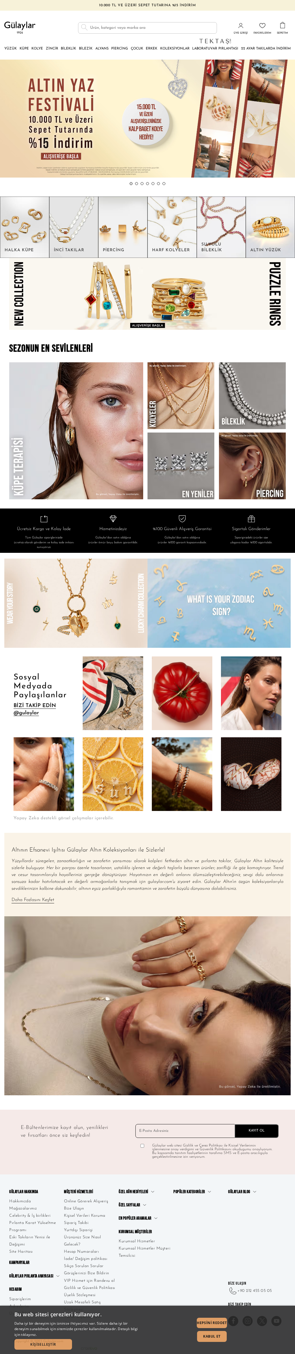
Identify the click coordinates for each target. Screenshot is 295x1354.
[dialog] (147, 1330)
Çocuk (137, 48)
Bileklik (68, 48)
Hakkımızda (20, 1201)
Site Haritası (21, 1252)
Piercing (119, 48)
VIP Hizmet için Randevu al (89, 1281)
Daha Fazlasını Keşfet (33, 900)
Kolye (37, 48)
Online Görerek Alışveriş (86, 1201)
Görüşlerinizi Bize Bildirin (86, 1273)
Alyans (102, 48)
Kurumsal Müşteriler (135, 1232)
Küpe (24, 48)
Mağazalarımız (23, 1208)
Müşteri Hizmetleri (78, 1192)
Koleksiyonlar (175, 48)
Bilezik (85, 48)
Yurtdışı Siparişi (78, 1230)
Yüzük (10, 48)
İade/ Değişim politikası (85, 1259)
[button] (131, 183)
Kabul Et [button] (211, 1336)
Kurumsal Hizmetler (137, 1241)
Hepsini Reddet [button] (212, 1322)
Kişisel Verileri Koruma (84, 1216)
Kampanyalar (19, 1262)
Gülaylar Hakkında (23, 1192)
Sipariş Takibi (76, 1223)
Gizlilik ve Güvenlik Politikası (89, 1288)
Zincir (52, 48)
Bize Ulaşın (74, 1208)
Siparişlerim (20, 1299)
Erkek (151, 48)
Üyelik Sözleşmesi (80, 1295)
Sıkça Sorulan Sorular (84, 1266)
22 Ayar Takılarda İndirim (266, 48)
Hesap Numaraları (81, 1252)
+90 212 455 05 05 (254, 1291)
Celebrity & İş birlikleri (30, 1216)
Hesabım (15, 1289)
